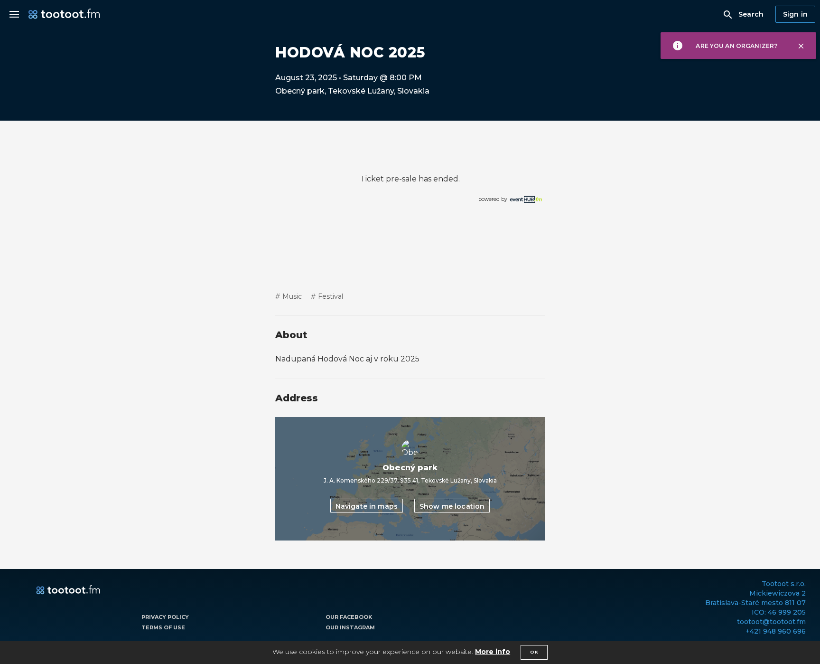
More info (492, 651)
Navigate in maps (366, 506)
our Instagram (350, 627)
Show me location (452, 506)
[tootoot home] (68, 590)
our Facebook (349, 617)
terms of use (163, 627)
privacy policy (165, 617)
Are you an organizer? (737, 45)
